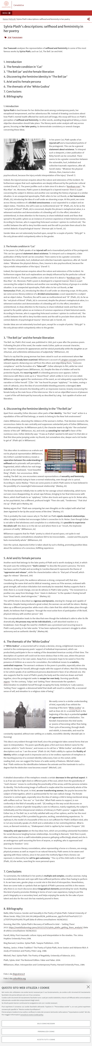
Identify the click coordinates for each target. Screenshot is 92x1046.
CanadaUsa (19, 5)
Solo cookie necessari (46, 1023)
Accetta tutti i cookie (46, 1039)
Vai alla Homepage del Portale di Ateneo (6, 5)
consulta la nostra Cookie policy (31, 1015)
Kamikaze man (73, 277)
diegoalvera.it (19, 973)
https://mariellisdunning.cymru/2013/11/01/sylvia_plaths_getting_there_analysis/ (46, 927)
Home (5, 19)
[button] (6, 13)
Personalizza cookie (46, 1031)
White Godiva (75, 707)
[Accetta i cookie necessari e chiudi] (88, 987)
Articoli (12, 19)
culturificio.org (19, 978)
